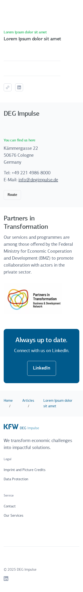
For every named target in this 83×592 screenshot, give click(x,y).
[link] (6, 578)
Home (8, 401)
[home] (21, 9)
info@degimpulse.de (38, 180)
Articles (28, 401)
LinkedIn (41, 368)
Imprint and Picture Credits (24, 470)
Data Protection (16, 479)
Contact (10, 506)
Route (12, 195)
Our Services (13, 516)
